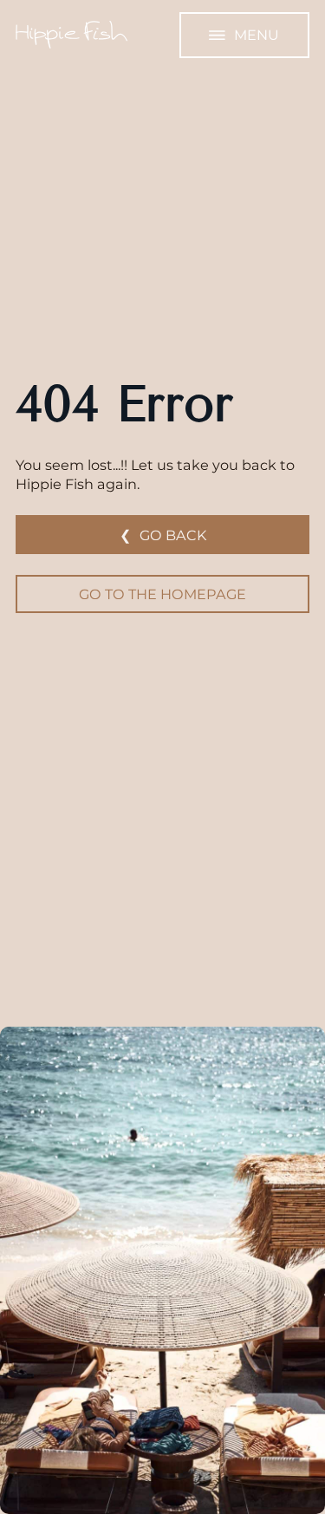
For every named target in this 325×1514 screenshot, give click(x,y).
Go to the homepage (162, 594)
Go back (173, 535)
